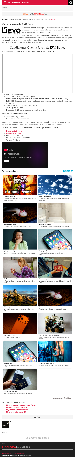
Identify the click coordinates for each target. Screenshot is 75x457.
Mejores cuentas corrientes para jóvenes (21, 405)
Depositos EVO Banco (14, 131)
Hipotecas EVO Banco (14, 133)
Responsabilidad (19, 453)
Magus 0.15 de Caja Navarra (16, 407)
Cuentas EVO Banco (8, 19)
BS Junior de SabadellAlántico (17, 410)
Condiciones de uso (7, 453)
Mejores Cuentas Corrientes (18, 2)
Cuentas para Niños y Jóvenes (25, 19)
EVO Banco (57, 47)
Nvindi (53, 19)
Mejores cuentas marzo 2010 (16, 412)
